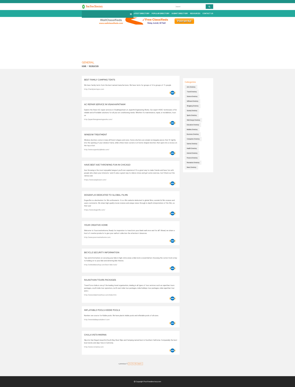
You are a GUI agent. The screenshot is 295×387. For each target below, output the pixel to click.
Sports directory (192, 115)
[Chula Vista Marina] (173, 350)
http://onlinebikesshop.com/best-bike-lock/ (100, 265)
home (84, 66)
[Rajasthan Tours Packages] (173, 298)
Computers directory (193, 139)
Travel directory (192, 92)
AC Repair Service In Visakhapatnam (104, 104)
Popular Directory (160, 13)
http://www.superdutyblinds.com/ (96, 150)
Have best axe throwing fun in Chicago (107, 165)
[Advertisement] (147, 42)
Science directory (192, 96)
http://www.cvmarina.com (94, 347)
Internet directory (192, 153)
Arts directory (191, 87)
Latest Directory (141, 13)
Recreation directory (193, 162)
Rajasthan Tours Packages (100, 280)
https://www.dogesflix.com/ (94, 210)
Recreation (94, 66)
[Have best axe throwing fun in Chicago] (173, 183)
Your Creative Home (96, 225)
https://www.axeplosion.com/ (95, 180)
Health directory (192, 148)
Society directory (192, 110)
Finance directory (192, 158)
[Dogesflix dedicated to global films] (173, 213)
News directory (191, 167)
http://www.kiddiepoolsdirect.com (97, 320)
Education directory (193, 125)
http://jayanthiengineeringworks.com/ (98, 119)
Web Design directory (193, 120)
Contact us (207, 13)
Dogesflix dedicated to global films (106, 195)
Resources (195, 13)
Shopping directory (192, 106)
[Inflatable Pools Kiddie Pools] (173, 323)
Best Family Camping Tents (99, 79)
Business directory (193, 134)
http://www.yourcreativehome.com (97, 237)
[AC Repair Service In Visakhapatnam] (173, 123)
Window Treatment (95, 134)
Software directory (192, 101)
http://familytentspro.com (94, 89)
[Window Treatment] (173, 153)
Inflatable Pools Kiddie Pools (102, 310)
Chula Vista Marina (95, 335)
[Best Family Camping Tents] (173, 93)
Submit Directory (180, 13)
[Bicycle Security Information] (173, 268)
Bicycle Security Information (101, 252)
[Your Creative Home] (173, 241)
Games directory (192, 144)
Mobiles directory (192, 129)
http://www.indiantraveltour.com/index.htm (100, 295)
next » (140, 364)
